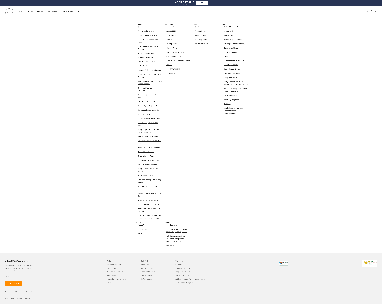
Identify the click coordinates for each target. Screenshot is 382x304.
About (138, 222)
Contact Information (203, 27)
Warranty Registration (233, 100)
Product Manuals (148, 272)
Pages (167, 222)
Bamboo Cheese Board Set (149, 110)
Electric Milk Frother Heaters (178, 61)
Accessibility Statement (233, 40)
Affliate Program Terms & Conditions (190, 279)
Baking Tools (171, 44)
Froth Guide (111, 275)
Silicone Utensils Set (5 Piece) (149, 119)
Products (139, 24)
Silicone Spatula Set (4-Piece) (149, 106)
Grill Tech (170, 245)
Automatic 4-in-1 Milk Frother (149, 70)
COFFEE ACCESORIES (175, 52)
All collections (171, 27)
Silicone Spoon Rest (146, 156)
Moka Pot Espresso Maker (148, 66)
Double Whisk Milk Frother (148, 160)
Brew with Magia (230, 52)
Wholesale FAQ (147, 268)
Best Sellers (52, 11)
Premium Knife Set (145, 57)
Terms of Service (201, 44)
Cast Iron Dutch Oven (146, 62)
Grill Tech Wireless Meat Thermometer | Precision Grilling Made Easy (176, 238)
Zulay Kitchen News (232, 69)
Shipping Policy (201, 40)
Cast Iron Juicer (144, 27)
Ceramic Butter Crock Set (148, 102)
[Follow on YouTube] (26, 292)
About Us (141, 225)
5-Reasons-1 (228, 35)
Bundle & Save (67, 11)
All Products (171, 35)
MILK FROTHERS (173, 69)
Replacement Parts (114, 265)
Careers (227, 56)
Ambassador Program (184, 283)
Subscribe (13, 283)
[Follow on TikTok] (32, 292)
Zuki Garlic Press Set (146, 152)
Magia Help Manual (183, 272)
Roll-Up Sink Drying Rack (148, 200)
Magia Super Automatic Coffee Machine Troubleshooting (233, 110)
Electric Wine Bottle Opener (149, 147)
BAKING (169, 40)
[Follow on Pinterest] (21, 292)
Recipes (144, 283)
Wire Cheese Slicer (145, 175)
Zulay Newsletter (230, 78)
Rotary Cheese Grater (146, 53)
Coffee (40, 11)
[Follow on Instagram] (16, 292)
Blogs (224, 24)
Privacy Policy (200, 31)
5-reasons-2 (228, 31)
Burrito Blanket (144, 114)
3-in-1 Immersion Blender (148, 136)
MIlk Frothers (171, 225)
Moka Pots (170, 73)
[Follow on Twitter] (11, 292)
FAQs (140, 233)
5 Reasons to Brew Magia (234, 61)
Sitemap (110, 283)
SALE (79, 11)
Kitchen (29, 11)
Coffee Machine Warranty (234, 27)
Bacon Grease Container (147, 164)
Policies (196, 24)
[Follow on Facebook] (6, 292)
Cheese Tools (171, 48)
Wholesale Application (116, 272)
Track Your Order (230, 95)
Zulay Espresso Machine (147, 35)
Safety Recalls (146, 279)
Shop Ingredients (231, 65)
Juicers (169, 65)
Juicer (19, 11)
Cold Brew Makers (173, 56)
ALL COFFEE (171, 31)
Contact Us (142, 229)
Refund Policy (200, 35)
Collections (168, 24)
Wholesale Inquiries (183, 268)
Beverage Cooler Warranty (234, 44)
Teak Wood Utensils (146, 31)
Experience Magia (231, 48)
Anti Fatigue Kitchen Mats (148, 204)
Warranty (227, 104)
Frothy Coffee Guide (232, 73)
